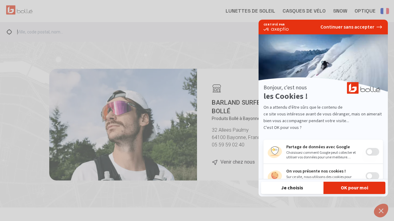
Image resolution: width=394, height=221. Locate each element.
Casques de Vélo (304, 11)
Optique (365, 11)
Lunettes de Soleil (250, 11)
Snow (340, 11)
